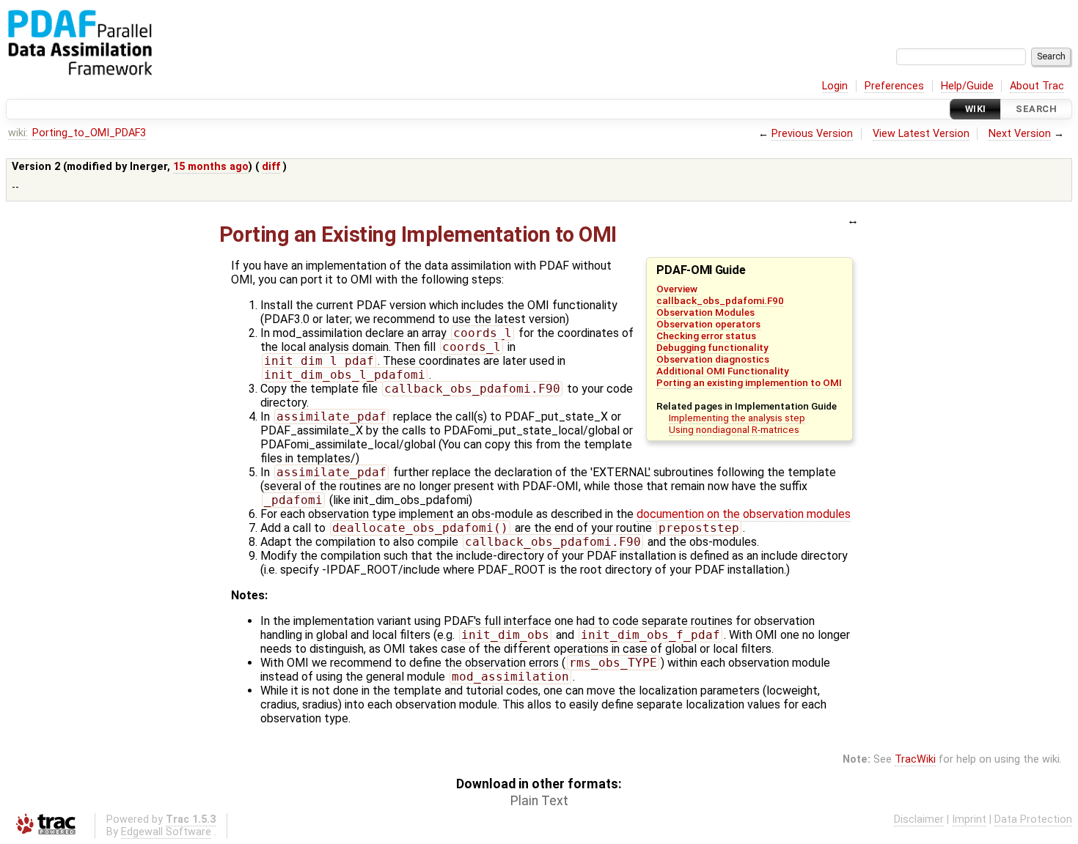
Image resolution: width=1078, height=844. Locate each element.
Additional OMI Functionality (722, 371)
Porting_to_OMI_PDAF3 (89, 133)
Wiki (975, 108)
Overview (676, 289)
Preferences (894, 86)
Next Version (1020, 133)
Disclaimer (919, 819)
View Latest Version (921, 133)
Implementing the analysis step (737, 417)
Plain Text (539, 800)
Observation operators (708, 324)
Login (835, 86)
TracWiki (915, 759)
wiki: (18, 133)
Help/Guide (967, 86)
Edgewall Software (166, 832)
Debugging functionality (712, 347)
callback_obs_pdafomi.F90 (720, 300)
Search (1036, 108)
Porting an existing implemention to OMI (749, 382)
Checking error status (706, 335)
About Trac (1037, 86)
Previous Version (812, 133)
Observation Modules (705, 312)
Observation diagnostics (712, 359)
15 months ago (211, 166)
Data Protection (1033, 819)
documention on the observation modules (744, 514)
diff (271, 166)
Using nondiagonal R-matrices (734, 429)
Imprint (969, 819)
